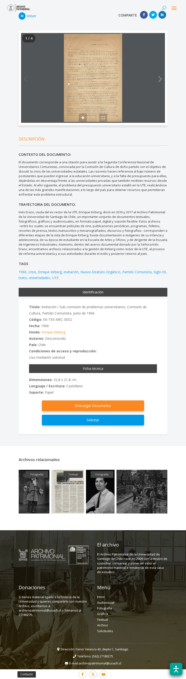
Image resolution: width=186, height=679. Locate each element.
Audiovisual (105, 602)
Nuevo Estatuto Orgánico (100, 272)
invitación (71, 272)
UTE (55, 277)
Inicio (101, 597)
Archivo (102, 625)
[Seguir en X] (93, 674)
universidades (39, 277)
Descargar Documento (93, 405)
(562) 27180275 (102, 656)
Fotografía (104, 608)
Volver (31, 16)
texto (23, 277)
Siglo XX (160, 272)
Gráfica (102, 614)
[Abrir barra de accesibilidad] (176, 669)
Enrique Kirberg (50, 272)
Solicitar (93, 420)
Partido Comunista (137, 272)
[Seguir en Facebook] (82, 674)
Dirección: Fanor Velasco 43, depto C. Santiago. (95, 649)
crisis (32, 272)
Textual (102, 619)
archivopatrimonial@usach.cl (100, 663)
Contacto (26, 674)
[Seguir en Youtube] (103, 674)
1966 (22, 272)
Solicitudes (105, 631)
